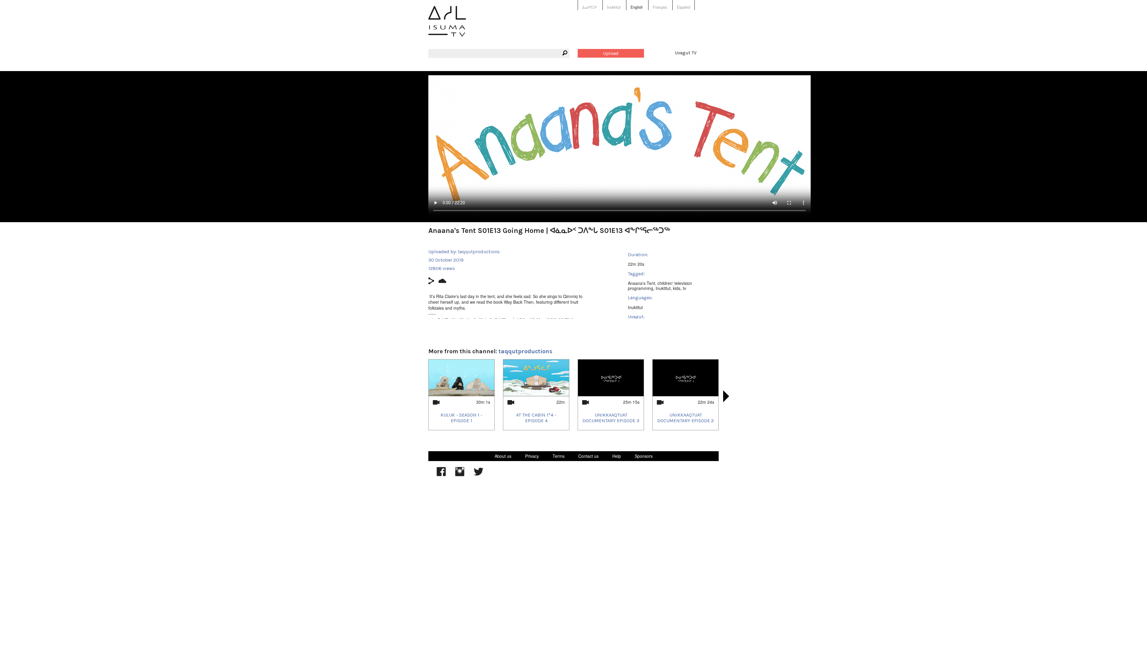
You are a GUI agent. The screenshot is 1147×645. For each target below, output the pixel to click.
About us (503, 456)
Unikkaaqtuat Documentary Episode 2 (685, 417)
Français (660, 7)
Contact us (588, 456)
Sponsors (644, 456)
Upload (611, 53)
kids (676, 288)
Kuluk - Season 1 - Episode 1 (461, 417)
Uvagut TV (686, 53)
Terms (559, 456)
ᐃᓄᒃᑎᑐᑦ (589, 7)
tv (684, 288)
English (637, 7)
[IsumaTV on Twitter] (478, 474)
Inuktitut (614, 7)
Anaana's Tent (641, 283)
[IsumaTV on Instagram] (459, 474)
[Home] (447, 25)
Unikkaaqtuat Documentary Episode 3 (610, 417)
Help (616, 456)
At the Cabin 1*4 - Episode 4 (536, 417)
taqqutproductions (479, 251)
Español (683, 7)
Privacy (532, 456)
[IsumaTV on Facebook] (441, 474)
